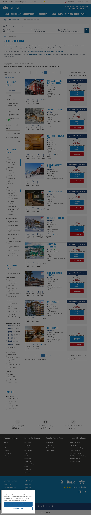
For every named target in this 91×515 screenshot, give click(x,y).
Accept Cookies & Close (18, 504)
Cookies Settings (18, 508)
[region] (18, 502)
